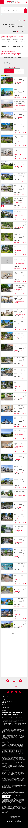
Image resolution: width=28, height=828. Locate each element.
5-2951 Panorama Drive (18, 423)
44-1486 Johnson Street (18, 191)
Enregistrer (16, 85)
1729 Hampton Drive (18, 568)
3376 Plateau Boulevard (18, 507)
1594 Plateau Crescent (18, 362)
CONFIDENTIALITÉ (5, 707)
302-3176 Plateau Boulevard (19, 105)
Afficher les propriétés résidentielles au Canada (10, 741)
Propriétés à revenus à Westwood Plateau (11, 54)
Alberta (17, 717)
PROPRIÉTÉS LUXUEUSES (7, 701)
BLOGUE (4, 699)
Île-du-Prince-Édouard (9, 721)
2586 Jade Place (17, 591)
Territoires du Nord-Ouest (15, 720)
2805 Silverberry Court (18, 530)
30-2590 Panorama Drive (18, 350)
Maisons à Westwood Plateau (8, 50)
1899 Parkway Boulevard (18, 215)
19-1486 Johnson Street (18, 141)
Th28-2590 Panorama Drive (19, 472)
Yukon (14, 721)
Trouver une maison (5, 717)
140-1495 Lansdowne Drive (19, 277)
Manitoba (8, 719)
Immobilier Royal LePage (14, 2)
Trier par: (6, 62)
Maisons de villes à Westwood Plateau (10, 53)
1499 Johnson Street (18, 325)
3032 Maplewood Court (18, 434)
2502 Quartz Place (17, 614)
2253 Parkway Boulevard (18, 227)
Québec (14, 717)
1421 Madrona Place (18, 459)
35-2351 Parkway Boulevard (19, 375)
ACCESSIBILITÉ (5, 710)
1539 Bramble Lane (17, 128)
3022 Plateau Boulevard (18, 626)
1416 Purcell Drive (17, 82)
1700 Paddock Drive (18, 166)
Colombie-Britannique (22, 723)
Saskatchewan (13, 719)
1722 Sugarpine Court (18, 542)
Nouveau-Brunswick (20, 719)
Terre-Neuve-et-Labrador (6, 720)
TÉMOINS (4, 709)
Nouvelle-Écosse (18, 726)
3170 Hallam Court (17, 250)
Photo (8, 71)
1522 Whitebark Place (18, 410)
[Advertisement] (14, 656)
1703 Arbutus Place (18, 386)
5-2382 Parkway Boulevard (19, 154)
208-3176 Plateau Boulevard (19, 314)
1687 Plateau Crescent (18, 483)
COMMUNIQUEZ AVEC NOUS (7, 696)
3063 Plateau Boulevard (18, 93)
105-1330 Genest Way (18, 289)
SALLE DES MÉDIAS (6, 698)
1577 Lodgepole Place (18, 337)
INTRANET (4, 704)
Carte (19, 71)
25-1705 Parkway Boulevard (19, 495)
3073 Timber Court (17, 579)
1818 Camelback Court (18, 239)
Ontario (10, 717)
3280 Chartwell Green (18, 178)
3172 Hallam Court (17, 518)
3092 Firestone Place (18, 398)
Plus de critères (5, 15)
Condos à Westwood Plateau (8, 51)
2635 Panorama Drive (18, 117)
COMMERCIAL (5, 702)
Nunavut (17, 721)
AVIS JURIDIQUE (5, 705)
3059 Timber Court (17, 603)
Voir (23, 85)
